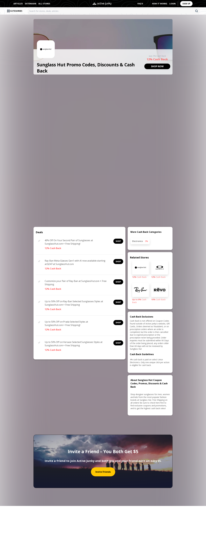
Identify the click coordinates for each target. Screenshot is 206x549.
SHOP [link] (118, 241)
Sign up (186, 3)
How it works (159, 3)
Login (172, 3)
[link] (157, 66)
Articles (18, 3)
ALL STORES (44, 3)
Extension (30, 3)
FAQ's (140, 3)
